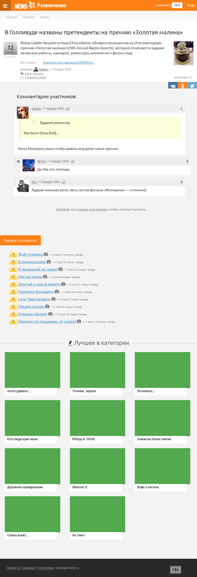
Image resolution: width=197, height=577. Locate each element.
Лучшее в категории (101, 342)
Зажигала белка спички (154, 439)
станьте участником (92, 209)
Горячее (28, 17)
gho (34, 182)
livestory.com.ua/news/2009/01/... (68, 62)
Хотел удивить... (19, 391)
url (67, 109)
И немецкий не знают (37, 269)
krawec (44, 69)
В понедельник (32, 261)
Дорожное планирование (25, 487)
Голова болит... (18, 535)
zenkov (36, 109)
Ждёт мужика (30, 254)
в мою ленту (163, 5)
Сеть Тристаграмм (34, 298)
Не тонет (78, 535)
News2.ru (13, 568)
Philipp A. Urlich (83, 439)
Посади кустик (31, 306)
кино (28, 73)
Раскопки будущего (36, 291)
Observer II (79, 487)
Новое (44, 17)
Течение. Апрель (84, 391)
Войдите (63, 209)
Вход (191, 5)
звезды (38, 73)
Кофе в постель (148, 487)
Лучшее (11, 17)
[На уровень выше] (18, 161)
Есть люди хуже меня (22, 439)
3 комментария (35, 77)
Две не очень (30, 276)
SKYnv (41, 161)
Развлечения (51, 5)
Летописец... (146, 391)
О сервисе (28, 568)
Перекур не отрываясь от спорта (47, 321)
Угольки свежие (32, 313)
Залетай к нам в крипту (39, 283)
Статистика (45, 568)
